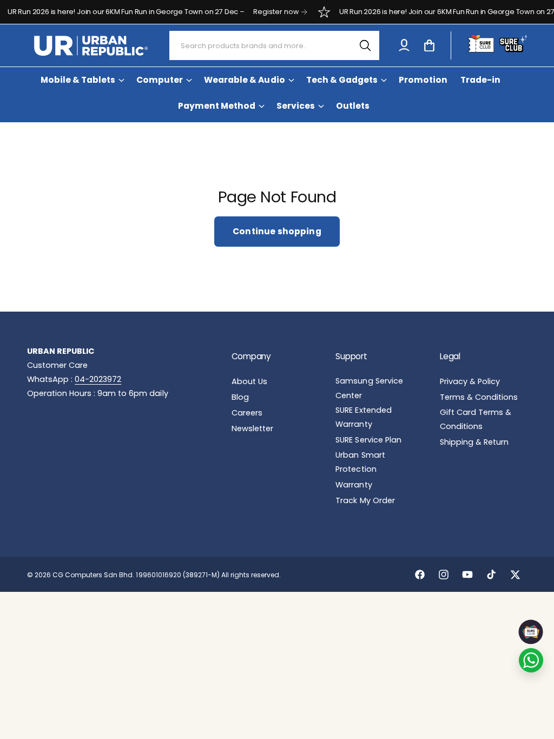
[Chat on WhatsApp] (531, 660)
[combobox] (274, 45)
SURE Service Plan (368, 439)
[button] (429, 45)
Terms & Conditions (479, 397)
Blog (240, 397)
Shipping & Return (474, 442)
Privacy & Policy (470, 381)
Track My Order (364, 500)
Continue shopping (277, 231)
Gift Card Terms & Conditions (475, 419)
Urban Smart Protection (360, 462)
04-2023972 (98, 379)
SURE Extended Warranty (363, 417)
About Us (249, 381)
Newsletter (252, 428)
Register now (265, 11)
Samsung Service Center (369, 387)
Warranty (353, 484)
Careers (247, 412)
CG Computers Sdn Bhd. (94, 574)
